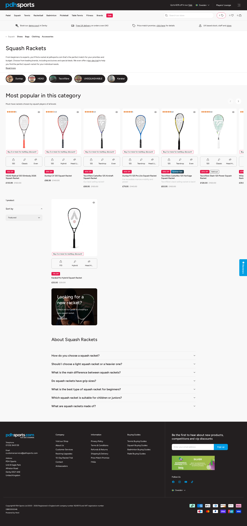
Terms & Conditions (99, 445)
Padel (8, 15)
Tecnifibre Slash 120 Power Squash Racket (216, 177)
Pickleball (64, 15)
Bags (27, 36)
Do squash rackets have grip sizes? (73, 381)
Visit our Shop (62, 441)
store (229, 25)
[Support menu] (239, 5)
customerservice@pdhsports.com (22, 453)
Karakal (121, 78)
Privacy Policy (97, 441)
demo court (34, 25)
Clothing (36, 36)
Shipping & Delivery (99, 453)
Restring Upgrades (64, 453)
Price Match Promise (100, 458)
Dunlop (19, 78)
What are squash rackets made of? (73, 406)
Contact (59, 462)
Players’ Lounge (223, 5)
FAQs (93, 462)
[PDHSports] (20, 5)
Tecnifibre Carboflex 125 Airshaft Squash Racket (98, 177)
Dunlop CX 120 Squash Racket (58, 176)
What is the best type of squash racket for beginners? (86, 389)
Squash (17, 15)
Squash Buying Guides (137, 445)
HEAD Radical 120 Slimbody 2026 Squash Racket (21, 177)
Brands (100, 15)
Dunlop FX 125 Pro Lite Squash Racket (139, 176)
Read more (11, 68)
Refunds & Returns (99, 449)
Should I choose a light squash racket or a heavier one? (86, 364)
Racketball (38, 15)
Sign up (220, 447)
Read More (62, 318)
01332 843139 (12, 445)
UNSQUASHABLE (93, 78)
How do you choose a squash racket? (75, 355)
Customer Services (64, 449)
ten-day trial (93, 60)
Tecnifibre (64, 78)
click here (161, 25)
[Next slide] (238, 101)
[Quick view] (39, 112)
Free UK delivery (83, 25)
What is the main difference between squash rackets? (86, 372)
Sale (190, 5)
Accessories (47, 36)
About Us (60, 445)
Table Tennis (77, 15)
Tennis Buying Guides (137, 441)
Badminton (51, 15)
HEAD (41, 78)
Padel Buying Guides (136, 453)
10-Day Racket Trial (64, 458)
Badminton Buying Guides (139, 449)
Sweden (203, 5)
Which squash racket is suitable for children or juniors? (86, 397)
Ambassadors (62, 466)
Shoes (20, 36)
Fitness (89, 15)
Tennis (27, 15)
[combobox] (189, 15)
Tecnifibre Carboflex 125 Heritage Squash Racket (176, 177)
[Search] (166, 15)
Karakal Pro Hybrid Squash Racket (66, 278)
